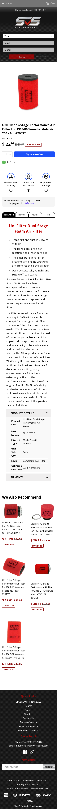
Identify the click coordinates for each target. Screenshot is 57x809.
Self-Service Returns (28, 730)
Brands (28, 710)
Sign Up (49, 766)
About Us (28, 714)
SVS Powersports (21, 788)
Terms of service (28, 722)
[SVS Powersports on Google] (32, 752)
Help (48, 215)
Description (9, 215)
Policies (35, 215)
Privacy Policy (13, 780)
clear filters (41, 56)
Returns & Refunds (28, 726)
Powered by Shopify (39, 788)
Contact (35, 784)
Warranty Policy (23, 784)
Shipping (21, 215)
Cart (52, 3)
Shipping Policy (27, 780)
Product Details (22, 413)
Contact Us (28, 718)
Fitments (17, 477)
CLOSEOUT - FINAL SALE (28, 701)
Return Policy (42, 780)
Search (22, 57)
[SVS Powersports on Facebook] (25, 752)
